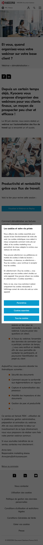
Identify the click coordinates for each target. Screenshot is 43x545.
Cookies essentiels (21, 310)
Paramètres (21, 303)
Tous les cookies (21, 318)
